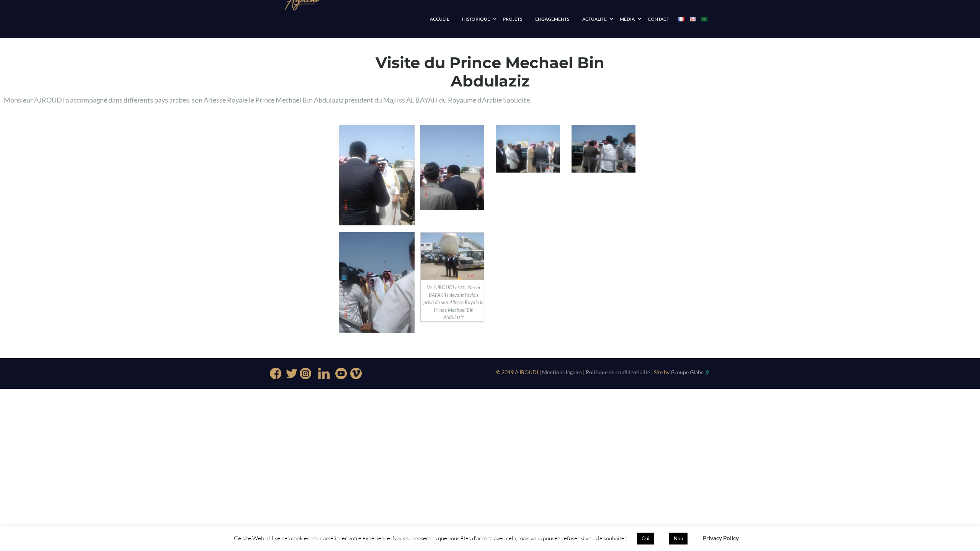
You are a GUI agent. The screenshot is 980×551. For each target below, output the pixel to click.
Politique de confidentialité (618, 372)
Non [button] (678, 538)
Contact (658, 19)
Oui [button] (645, 538)
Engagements (552, 19)
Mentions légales (561, 372)
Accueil (439, 19)
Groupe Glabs (687, 372)
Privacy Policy (721, 538)
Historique (476, 19)
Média (627, 19)
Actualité (594, 19)
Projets (512, 19)
